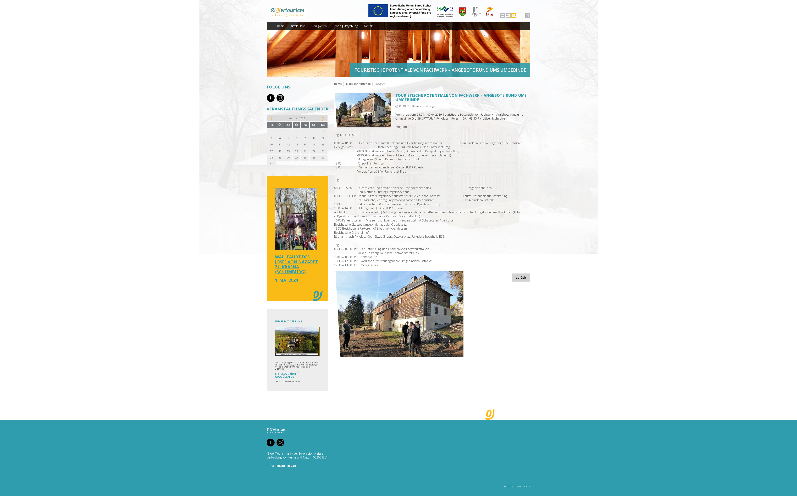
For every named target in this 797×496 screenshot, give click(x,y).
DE (514, 15)
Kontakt (368, 26)
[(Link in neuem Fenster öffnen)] (400, 16)
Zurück (521, 277)
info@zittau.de (286, 466)
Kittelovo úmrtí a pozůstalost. (286, 375)
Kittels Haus (298, 26)
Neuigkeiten (319, 26)
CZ (502, 15)
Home (281, 26)
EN (508, 15)
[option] (398, 49)
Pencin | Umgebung (345, 26)
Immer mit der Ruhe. (289, 321)
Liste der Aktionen (358, 84)
